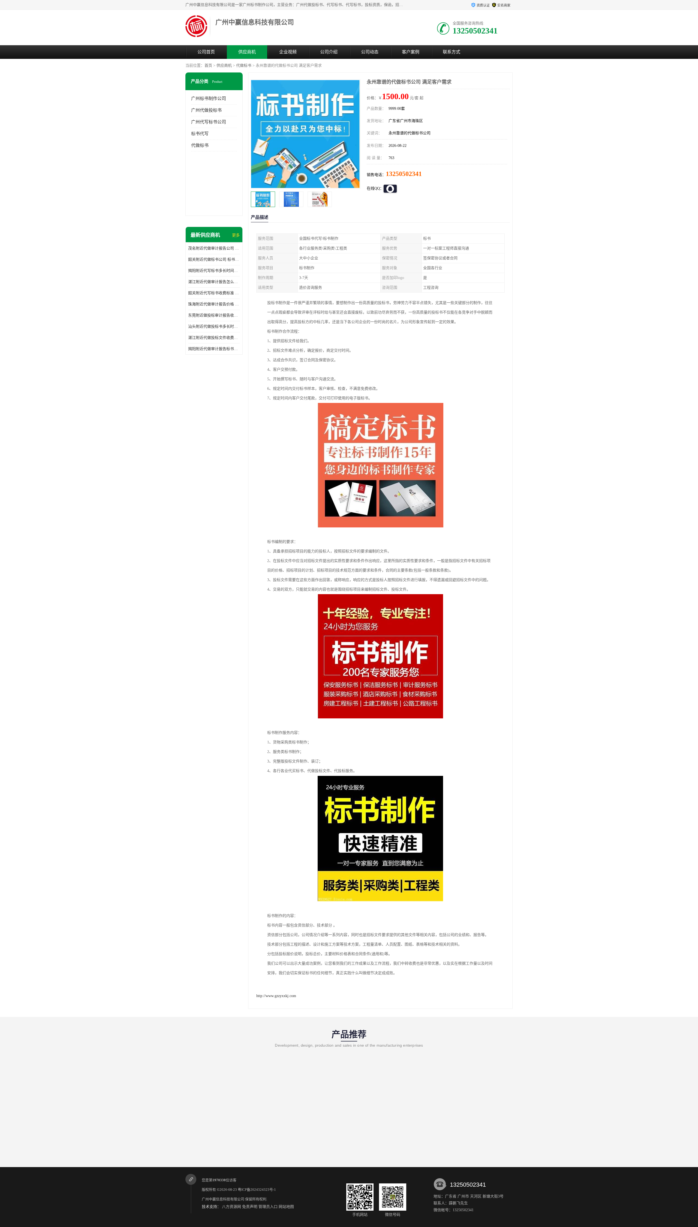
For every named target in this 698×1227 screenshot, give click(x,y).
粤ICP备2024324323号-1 (257, 1189)
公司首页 (206, 52)
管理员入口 (268, 1207)
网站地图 (286, 1207)
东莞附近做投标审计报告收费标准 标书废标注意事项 (214, 315)
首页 (208, 65)
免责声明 (249, 1207)
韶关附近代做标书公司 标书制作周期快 (214, 259)
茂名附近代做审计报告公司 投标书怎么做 (214, 248)
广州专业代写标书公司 (217, 1133)
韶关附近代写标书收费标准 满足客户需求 (214, 293)
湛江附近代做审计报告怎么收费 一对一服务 (214, 282)
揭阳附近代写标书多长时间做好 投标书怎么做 (214, 271)
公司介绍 (329, 52)
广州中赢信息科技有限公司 (223, 1199)
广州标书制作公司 (208, 98)
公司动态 (369, 52)
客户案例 (410, 52)
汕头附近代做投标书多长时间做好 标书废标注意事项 (214, 326)
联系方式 (451, 52)
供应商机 (247, 52)
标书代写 (200, 133)
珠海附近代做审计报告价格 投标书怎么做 (214, 304)
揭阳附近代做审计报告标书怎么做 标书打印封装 (214, 349)
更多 (236, 235)
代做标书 (243, 65)
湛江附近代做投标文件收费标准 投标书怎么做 (214, 338)
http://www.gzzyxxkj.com (276, 996)
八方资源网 (231, 1207)
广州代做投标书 (206, 110)
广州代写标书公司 (208, 122)
